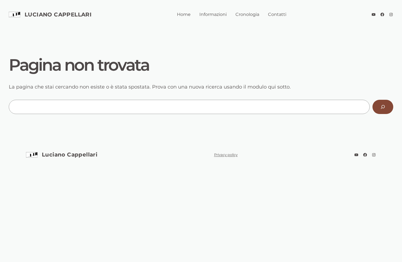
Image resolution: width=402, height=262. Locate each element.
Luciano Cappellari (58, 14)
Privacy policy (226, 155)
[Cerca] (382, 107)
